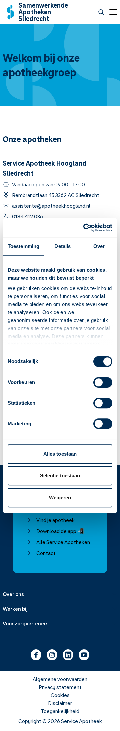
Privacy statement (60, 687)
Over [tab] (99, 246)
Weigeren (60, 497)
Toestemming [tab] (23, 246)
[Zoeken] (101, 12)
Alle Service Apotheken (63, 542)
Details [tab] (62, 246)
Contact (46, 553)
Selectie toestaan (60, 475)
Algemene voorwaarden (60, 679)
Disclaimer (60, 703)
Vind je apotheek (55, 520)
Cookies (60, 695)
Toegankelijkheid (60, 711)
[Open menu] (112, 12)
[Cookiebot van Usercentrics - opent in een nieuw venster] (84, 227)
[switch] (102, 382)
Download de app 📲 (60, 531)
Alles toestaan (60, 454)
